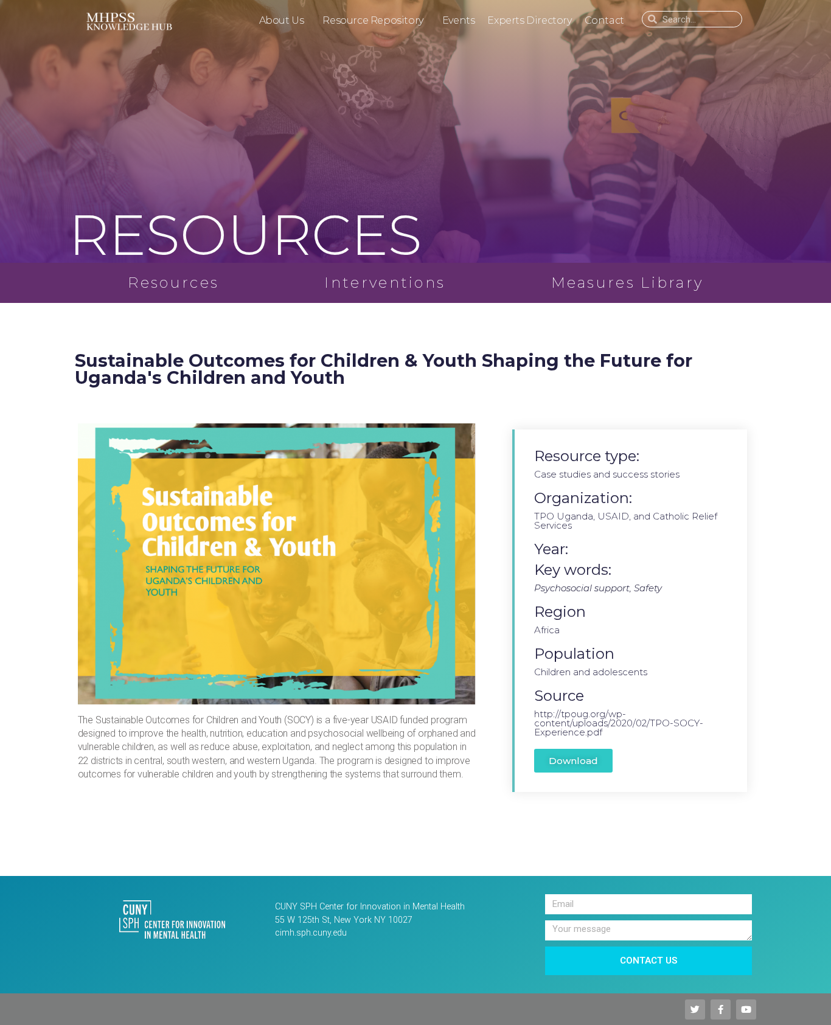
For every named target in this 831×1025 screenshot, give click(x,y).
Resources (174, 282)
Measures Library (627, 282)
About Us (281, 20)
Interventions (384, 282)
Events (458, 20)
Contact (604, 20)
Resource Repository (372, 20)
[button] (573, 761)
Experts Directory (529, 20)
